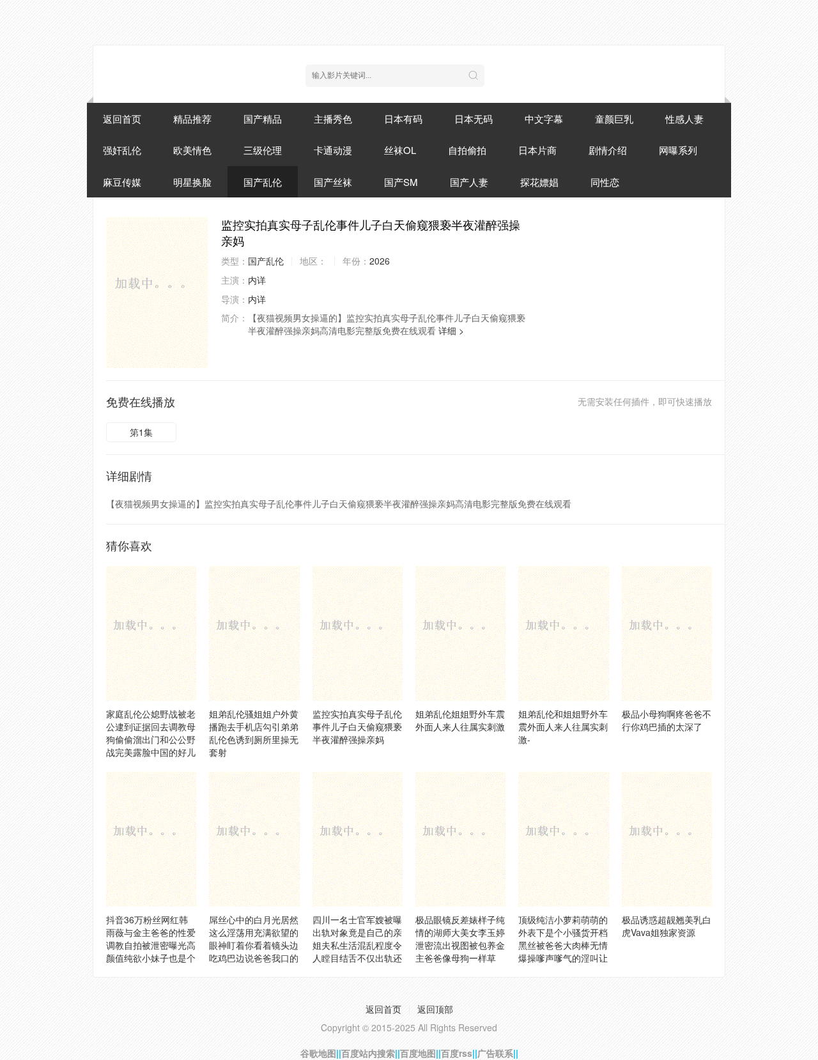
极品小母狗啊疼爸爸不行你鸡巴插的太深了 (666, 720)
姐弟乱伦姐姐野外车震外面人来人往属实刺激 (460, 720)
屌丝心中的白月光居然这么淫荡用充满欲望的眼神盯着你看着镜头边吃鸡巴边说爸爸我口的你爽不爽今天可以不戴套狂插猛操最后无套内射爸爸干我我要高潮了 (253, 957)
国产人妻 (469, 181)
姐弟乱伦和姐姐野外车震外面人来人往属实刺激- (563, 726)
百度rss (456, 1053)
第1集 (141, 432)
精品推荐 (192, 118)
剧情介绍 (608, 150)
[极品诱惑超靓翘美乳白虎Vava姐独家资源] (667, 839)
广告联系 (495, 1053)
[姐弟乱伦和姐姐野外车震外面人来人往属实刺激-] (563, 633)
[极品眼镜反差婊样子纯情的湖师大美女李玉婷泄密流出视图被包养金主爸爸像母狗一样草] (460, 839)
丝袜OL (400, 150)
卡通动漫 (333, 150)
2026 (379, 260)
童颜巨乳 (614, 118)
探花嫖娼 (539, 181)
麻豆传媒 (122, 181)
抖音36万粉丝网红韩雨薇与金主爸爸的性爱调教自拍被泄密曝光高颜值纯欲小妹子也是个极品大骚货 (151, 945)
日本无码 (473, 118)
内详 (257, 279)
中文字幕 (544, 118)
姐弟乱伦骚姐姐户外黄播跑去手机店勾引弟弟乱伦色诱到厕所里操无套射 (253, 732)
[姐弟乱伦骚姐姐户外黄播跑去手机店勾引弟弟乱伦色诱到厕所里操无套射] (254, 633)
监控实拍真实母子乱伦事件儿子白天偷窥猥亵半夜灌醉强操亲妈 (357, 726)
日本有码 (403, 118)
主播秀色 (333, 118)
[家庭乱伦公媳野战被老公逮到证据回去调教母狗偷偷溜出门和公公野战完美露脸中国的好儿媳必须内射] (151, 633)
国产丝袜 (333, 181)
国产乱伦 (262, 181)
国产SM (401, 181)
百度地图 (418, 1053)
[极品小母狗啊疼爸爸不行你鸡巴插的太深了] (667, 633)
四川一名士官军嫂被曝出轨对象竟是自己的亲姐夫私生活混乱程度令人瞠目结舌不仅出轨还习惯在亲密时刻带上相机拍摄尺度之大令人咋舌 (357, 957)
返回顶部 (435, 1008)
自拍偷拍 (467, 150)
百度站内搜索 (368, 1053)
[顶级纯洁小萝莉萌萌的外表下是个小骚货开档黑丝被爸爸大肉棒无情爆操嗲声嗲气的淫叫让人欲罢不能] (563, 839)
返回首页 (122, 118)
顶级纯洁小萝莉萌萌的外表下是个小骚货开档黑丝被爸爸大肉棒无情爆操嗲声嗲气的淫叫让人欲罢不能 (563, 945)
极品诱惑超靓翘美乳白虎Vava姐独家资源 (666, 926)
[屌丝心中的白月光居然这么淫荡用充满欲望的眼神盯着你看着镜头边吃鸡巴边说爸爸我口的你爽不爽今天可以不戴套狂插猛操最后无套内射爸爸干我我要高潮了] (254, 839)
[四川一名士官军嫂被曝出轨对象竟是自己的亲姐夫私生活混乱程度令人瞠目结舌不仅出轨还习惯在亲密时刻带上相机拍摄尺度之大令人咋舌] (358, 839)
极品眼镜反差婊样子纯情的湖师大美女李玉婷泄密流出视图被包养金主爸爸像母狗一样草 (460, 938)
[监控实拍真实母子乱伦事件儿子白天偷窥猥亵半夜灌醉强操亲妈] (157, 292)
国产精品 (262, 118)
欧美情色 (192, 150)
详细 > (451, 330)
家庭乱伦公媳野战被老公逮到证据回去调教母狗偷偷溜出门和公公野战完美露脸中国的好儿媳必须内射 (151, 739)
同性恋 (604, 181)
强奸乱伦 (122, 150)
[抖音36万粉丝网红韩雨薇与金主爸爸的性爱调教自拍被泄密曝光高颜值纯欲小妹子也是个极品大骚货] (151, 839)
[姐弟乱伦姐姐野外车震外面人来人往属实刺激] (460, 633)
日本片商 (537, 150)
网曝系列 (678, 150)
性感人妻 (684, 118)
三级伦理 (262, 150)
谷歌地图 (318, 1053)
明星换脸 (192, 181)
